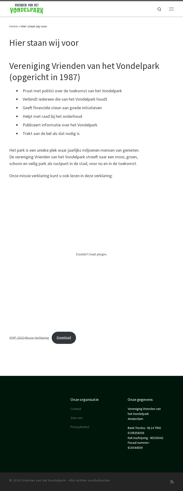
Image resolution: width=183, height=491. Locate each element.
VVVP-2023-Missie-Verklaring (29, 337)
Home (13, 26)
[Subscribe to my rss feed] (172, 482)
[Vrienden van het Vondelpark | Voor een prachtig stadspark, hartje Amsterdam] (26, 8)
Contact (76, 409)
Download (64, 337)
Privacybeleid (80, 427)
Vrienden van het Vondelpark (44, 480)
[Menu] (171, 9)
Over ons (76, 418)
